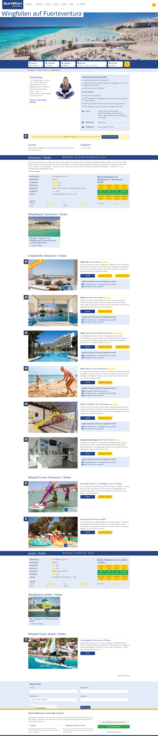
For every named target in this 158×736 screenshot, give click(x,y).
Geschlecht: (33, 696)
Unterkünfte (81, 157)
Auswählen (48, 65)
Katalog (63, 4)
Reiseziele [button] (29, 4)
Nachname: (84, 688)
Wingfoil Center (93, 157)
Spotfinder (39, 4)
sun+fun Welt (81, 4)
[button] (58, 227)
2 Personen (112, 65)
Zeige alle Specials (122, 276)
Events (48, 4)
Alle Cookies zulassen (114, 726)
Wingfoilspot (69, 157)
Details (87, 276)
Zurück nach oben (124, 676)
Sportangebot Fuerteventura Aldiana (95, 391)
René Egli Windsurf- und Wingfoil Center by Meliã (99, 284)
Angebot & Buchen (105, 276)
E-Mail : (32, 688)
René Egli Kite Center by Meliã (93, 286)
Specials (55, 4)
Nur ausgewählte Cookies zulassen (114, 722)
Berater (71, 4)
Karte (104, 157)
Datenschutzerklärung (110, 137)
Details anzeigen (34, 171)
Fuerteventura (33, 65)
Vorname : (83, 696)
